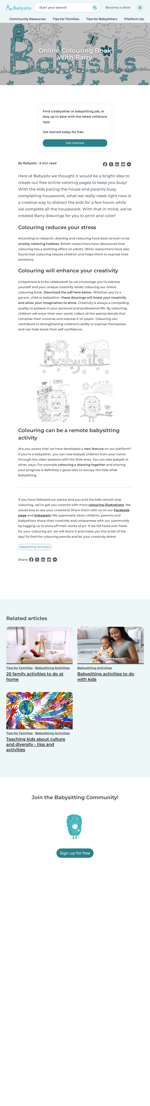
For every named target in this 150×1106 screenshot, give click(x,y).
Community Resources (27, 19)
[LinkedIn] (117, 164)
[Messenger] (129, 164)
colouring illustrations (106, 505)
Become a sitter (118, 7)
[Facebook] (105, 164)
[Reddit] (123, 164)
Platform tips (135, 19)
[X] (111, 164)
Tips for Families (66, 19)
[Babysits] (18, 7)
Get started (75, 143)
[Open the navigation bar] (140, 7)
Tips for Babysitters (101, 19)
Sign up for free (75, 853)
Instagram (42, 515)
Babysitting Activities (35, 547)
